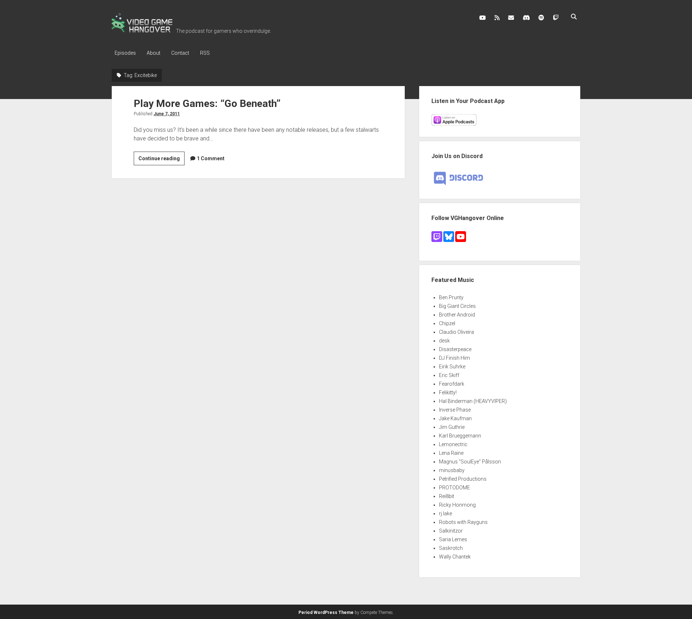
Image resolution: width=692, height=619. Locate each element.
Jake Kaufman (455, 418)
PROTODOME (454, 487)
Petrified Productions (463, 479)
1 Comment (211, 158)
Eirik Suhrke (452, 366)
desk (444, 341)
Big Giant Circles (457, 306)
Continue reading (161, 160)
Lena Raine (451, 453)
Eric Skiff (449, 375)
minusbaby (452, 470)
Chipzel (447, 323)
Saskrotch (451, 548)
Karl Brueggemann (460, 436)
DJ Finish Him (454, 358)
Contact (180, 53)
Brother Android (457, 315)
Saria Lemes (453, 539)
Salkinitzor (451, 531)
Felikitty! (448, 392)
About (153, 53)
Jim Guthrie (452, 427)
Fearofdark (451, 384)
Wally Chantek (455, 557)
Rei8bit (446, 496)
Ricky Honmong (457, 505)
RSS (205, 53)
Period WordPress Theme (326, 612)
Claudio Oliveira (456, 332)
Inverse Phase (455, 410)
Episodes (125, 53)
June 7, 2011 (167, 113)
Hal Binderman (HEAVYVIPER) (473, 401)
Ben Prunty (451, 297)
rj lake (445, 513)
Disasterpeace (455, 349)
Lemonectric (453, 444)
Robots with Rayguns (463, 522)
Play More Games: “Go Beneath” (207, 103)
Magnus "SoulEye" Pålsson (470, 462)
